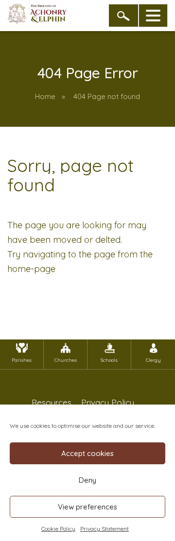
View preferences (87, 506)
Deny (87, 480)
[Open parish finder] (123, 15)
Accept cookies (87, 453)
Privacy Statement (104, 528)
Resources (51, 402)
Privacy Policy (107, 402)
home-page (31, 268)
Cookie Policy (58, 528)
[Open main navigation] (153, 15)
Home (45, 96)
